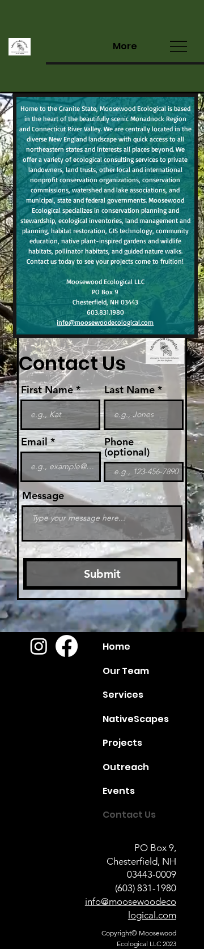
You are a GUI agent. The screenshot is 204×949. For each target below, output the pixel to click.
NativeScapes (136, 718)
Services (123, 694)
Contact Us (129, 814)
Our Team (126, 670)
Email (34, 442)
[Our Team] (163, 671)
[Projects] (163, 743)
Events (119, 790)
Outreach (126, 767)
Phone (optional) (127, 447)
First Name (47, 390)
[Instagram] (39, 646)
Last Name (129, 390)
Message (43, 496)
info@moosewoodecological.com (105, 322)
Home (116, 646)
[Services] (163, 695)
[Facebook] (67, 646)
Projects (122, 742)
